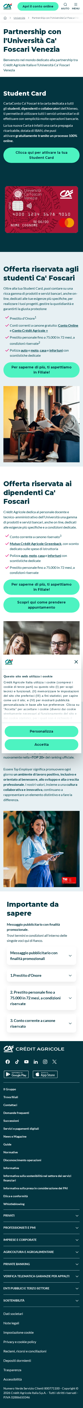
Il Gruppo (9, 1089)
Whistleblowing (13, 1204)
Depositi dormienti (17, 1360)
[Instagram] (45, 1061)
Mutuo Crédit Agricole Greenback (36, 544)
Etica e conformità (15, 1196)
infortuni (56, 350)
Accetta (41, 745)
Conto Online (68, 325)
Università (19, 17)
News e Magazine (14, 1136)
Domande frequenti (16, 1113)
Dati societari (13, 1314)
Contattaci (10, 1105)
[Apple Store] (45, 1074)
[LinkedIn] (35, 1061)
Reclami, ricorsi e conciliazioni (24, 1351)
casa (43, 350)
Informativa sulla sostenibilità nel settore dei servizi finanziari (37, 1178)
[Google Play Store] (16, 1074)
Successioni (11, 1120)
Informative (11, 1168)
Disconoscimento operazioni (22, 1160)
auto (24, 350)
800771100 (52, 1388)
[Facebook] (7, 1061)
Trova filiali (10, 1097)
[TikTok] (17, 1061)
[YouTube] (26, 1061)
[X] (54, 1061)
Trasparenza (12, 1370)
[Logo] (7, 6)
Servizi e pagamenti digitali (21, 1128)
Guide (7, 1144)
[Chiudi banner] (76, 662)
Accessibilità (12, 1379)
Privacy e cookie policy (19, 1342)
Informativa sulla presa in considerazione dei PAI (35, 1188)
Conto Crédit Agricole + (30, 330)
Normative (10, 1152)
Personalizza (41, 731)
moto (35, 350)
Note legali (11, 1323)
